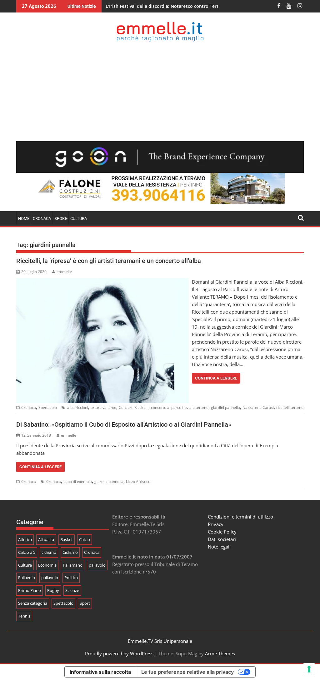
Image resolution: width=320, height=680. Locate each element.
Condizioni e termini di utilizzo (240, 517)
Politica (71, 577)
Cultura (78, 218)
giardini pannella (225, 407)
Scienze (72, 590)
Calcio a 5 (26, 552)
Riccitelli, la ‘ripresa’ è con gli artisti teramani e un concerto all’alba (108, 261)
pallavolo (97, 565)
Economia (47, 565)
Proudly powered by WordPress (119, 653)
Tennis (24, 616)
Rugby (53, 590)
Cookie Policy (222, 532)
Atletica (25, 539)
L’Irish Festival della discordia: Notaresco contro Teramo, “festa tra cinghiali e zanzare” (198, 6)
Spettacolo (47, 407)
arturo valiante (103, 407)
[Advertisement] (160, 91)
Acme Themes (220, 653)
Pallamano (72, 565)
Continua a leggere (216, 378)
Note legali (219, 547)
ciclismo (49, 552)
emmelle (64, 271)
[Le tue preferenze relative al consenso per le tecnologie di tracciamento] (309, 669)
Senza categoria (32, 603)
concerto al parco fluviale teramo (179, 407)
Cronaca (42, 218)
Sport (85, 603)
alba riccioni (77, 407)
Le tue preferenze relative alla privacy (187, 672)
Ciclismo (70, 552)
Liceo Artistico (138, 481)
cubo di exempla (77, 481)
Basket (66, 539)
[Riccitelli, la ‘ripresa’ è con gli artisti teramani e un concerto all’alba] (102, 282)
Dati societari (222, 539)
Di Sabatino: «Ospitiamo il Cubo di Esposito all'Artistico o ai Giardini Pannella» (123, 424)
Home (23, 218)
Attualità (46, 539)
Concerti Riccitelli (133, 407)
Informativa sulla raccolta (100, 672)
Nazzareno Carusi (258, 407)
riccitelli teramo (289, 407)
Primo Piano (29, 590)
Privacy (215, 524)
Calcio (84, 539)
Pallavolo (26, 577)
